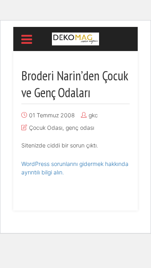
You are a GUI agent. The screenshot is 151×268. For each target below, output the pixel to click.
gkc (93, 115)
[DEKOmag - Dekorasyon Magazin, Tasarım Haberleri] (75, 38)
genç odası (80, 127)
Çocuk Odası (45, 127)
